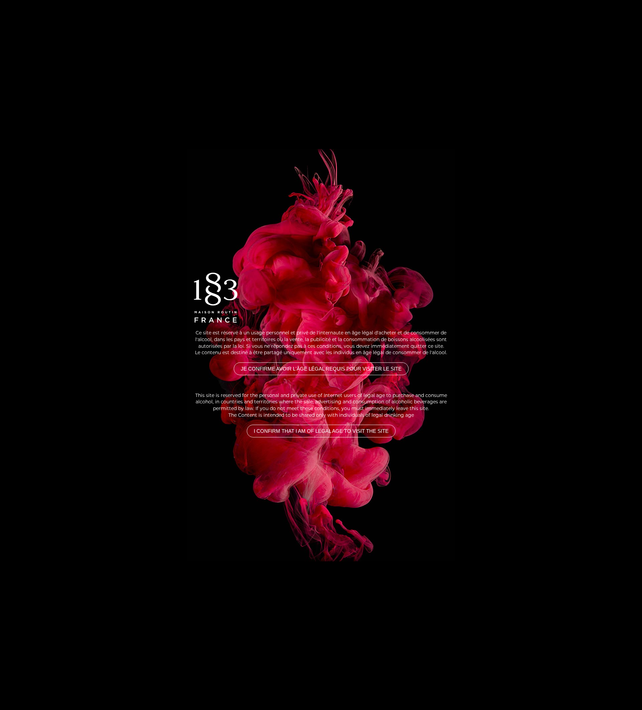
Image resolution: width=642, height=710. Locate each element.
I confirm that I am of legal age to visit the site (321, 431)
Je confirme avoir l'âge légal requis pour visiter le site (321, 368)
